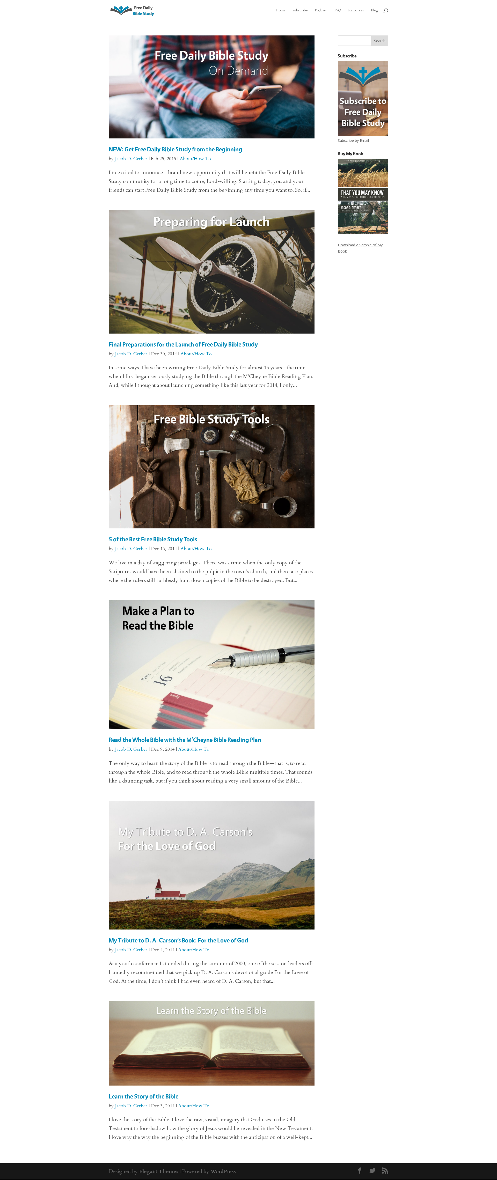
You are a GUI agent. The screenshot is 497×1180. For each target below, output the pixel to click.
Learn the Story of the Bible (143, 1096)
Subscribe (300, 11)
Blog (374, 11)
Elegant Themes (158, 1171)
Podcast (320, 11)
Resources (356, 11)
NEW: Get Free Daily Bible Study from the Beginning (175, 149)
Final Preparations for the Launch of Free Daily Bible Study (183, 344)
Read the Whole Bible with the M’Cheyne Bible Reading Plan (185, 739)
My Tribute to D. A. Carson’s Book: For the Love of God (178, 940)
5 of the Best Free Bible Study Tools (153, 539)
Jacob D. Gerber (131, 159)
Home (281, 11)
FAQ (337, 11)
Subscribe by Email (353, 140)
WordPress (223, 1171)
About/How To (195, 159)
